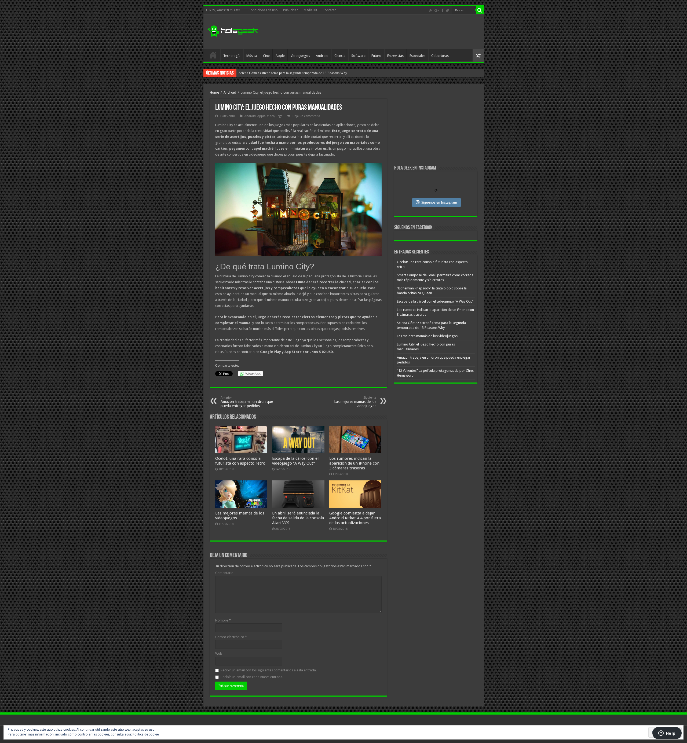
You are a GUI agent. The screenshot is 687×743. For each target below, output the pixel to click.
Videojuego (275, 116)
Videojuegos (300, 56)
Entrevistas (395, 56)
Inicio (213, 55)
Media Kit (310, 10)
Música (251, 56)
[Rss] (431, 10)
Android (322, 56)
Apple (280, 56)
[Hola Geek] (232, 30)
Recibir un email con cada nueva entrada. (252, 677)
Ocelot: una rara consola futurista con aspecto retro (240, 461)
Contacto (330, 10)
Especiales (417, 56)
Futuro (376, 56)
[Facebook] (442, 10)
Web (218, 654)
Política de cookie (146, 734)
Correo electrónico (231, 637)
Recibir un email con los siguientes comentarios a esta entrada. (269, 670)
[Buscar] (480, 10)
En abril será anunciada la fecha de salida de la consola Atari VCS (298, 518)
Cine (266, 56)
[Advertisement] (382, 32)
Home (214, 92)
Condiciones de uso (263, 10)
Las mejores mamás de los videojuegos (267, 73)
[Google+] (437, 10)
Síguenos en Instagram (439, 202)
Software (358, 56)
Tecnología (231, 56)
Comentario (224, 573)
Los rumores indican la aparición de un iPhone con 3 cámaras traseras (354, 463)
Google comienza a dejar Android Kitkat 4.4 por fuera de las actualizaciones (355, 518)
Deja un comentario (306, 116)
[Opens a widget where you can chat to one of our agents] (667, 733)
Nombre (223, 620)
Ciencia (339, 56)
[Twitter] (447, 10)
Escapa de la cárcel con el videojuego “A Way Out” (295, 461)
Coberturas (440, 56)
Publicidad (290, 10)
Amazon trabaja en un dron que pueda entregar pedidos (247, 402)
